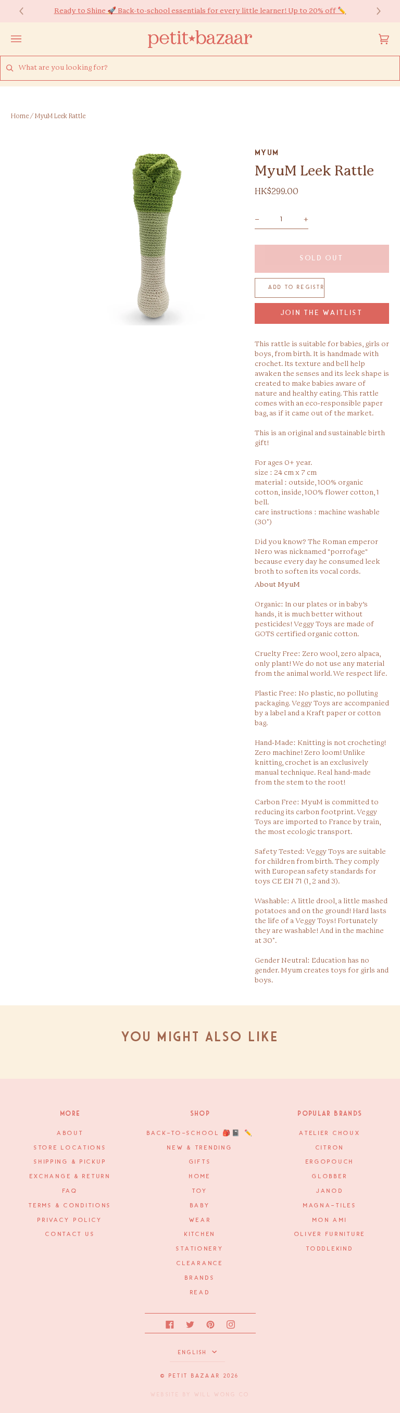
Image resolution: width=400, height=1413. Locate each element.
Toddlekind (329, 1249)
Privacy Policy (70, 1220)
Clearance (200, 1263)
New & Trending (199, 1148)
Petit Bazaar (194, 1376)
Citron (330, 1148)
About (70, 1133)
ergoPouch (330, 1162)
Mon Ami (329, 1220)
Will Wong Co (221, 1395)
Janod (330, 1191)
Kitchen (200, 1234)
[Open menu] (26, 39)
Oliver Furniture (330, 1234)
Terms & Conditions (70, 1206)
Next (373, 11)
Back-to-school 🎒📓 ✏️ (200, 1133)
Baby (200, 1206)
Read (200, 1293)
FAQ (70, 1191)
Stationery (199, 1249)
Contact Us (70, 1234)
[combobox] (209, 68)
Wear (200, 1220)
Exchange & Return (70, 1177)
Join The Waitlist (322, 313)
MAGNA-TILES (330, 1206)
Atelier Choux (329, 1133)
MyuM (267, 152)
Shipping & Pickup (70, 1162)
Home (20, 116)
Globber (329, 1177)
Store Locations (70, 1148)
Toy (200, 1191)
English (194, 1352)
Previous (26, 11)
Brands (200, 1278)
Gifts (200, 1162)
